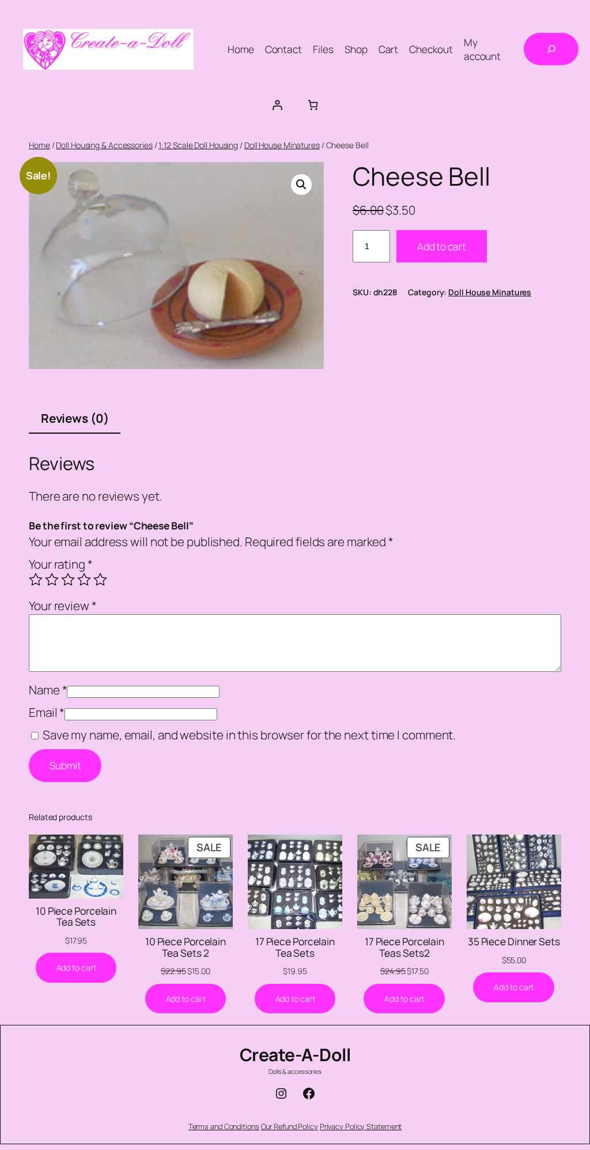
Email (47, 712)
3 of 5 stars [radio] (68, 580)
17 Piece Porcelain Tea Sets (295, 947)
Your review (63, 605)
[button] (301, 184)
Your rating (61, 564)
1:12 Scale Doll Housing (198, 145)
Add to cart (441, 246)
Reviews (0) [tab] (75, 418)
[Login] (276, 104)
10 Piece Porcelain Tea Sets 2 (185, 947)
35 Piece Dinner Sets (514, 942)
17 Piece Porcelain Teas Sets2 (404, 947)
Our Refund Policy (289, 1126)
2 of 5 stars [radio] (52, 580)
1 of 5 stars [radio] (36, 580)
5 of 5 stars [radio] (100, 580)
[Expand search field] (551, 49)
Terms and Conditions (223, 1126)
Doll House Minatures (282, 145)
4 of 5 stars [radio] (84, 580)
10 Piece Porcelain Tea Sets (76, 916)
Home (39, 145)
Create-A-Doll (295, 1054)
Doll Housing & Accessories (104, 145)
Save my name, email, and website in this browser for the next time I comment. (249, 735)
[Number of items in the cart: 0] (313, 104)
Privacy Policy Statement (361, 1126)
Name (48, 690)
